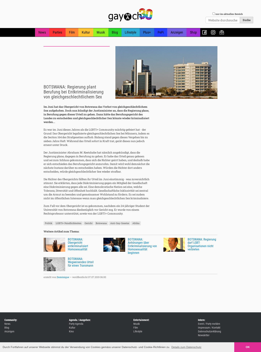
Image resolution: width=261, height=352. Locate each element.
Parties (57, 32)
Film (72, 32)
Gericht (88, 223)
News (42, 32)
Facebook (204, 32)
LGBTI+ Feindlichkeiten (68, 223)
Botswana (101, 223)
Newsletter (221, 32)
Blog (115, 32)
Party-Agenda (76, 323)
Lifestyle (130, 32)
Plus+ (147, 32)
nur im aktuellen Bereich (229, 13)
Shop (193, 32)
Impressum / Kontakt (209, 327)
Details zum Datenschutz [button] (186, 347)
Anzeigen (177, 32)
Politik (48, 223)
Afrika (135, 223)
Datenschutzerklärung (209, 331)
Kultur (86, 32)
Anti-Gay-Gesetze (119, 223)
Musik (101, 32)
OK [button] (248, 347)
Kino (71, 331)
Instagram (213, 32)
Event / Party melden (209, 323)
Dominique (63, 277)
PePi (161, 32)
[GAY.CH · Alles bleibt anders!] (130, 15)
